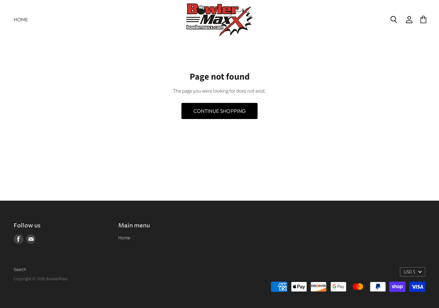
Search (20, 269)
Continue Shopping (219, 111)
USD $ (409, 272)
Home (21, 19)
